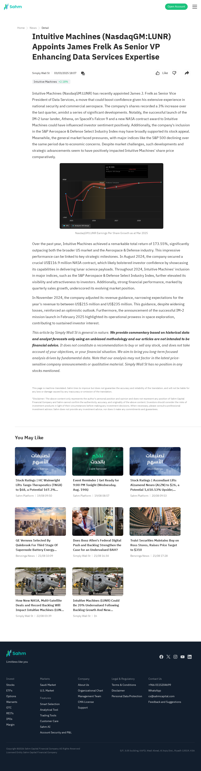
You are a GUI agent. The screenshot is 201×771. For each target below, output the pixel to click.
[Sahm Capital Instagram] (175, 657)
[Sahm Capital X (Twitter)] (168, 657)
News (33, 28)
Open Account (176, 7)
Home (21, 28)
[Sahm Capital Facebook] (161, 657)
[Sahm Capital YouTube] (183, 657)
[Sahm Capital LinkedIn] (190, 657)
